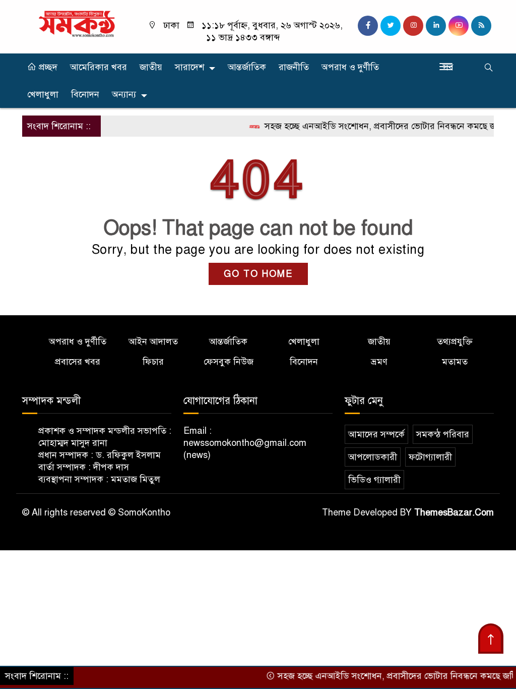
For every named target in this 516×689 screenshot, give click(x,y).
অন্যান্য (124, 94)
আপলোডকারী (372, 457)
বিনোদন (85, 94)
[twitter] (390, 26)
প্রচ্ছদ (46, 67)
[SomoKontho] (76, 23)
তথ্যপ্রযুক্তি (455, 341)
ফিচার (153, 361)
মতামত (455, 361)
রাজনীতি (294, 67)
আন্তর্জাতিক (247, 67)
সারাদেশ (189, 67)
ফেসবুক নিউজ (228, 361)
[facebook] (368, 26)
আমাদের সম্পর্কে (376, 434)
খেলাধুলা (42, 94)
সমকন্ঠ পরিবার (442, 434)
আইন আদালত (153, 341)
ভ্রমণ (379, 361)
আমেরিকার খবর (98, 67)
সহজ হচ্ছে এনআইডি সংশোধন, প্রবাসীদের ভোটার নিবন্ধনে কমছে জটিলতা (380, 126)
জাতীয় (151, 67)
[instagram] (413, 26)
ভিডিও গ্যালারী (374, 479)
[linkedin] (436, 26)
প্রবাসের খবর (77, 361)
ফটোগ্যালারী (430, 457)
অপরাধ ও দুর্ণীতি (350, 67)
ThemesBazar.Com (454, 512)
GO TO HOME (258, 273)
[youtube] (458, 26)
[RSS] (481, 26)
